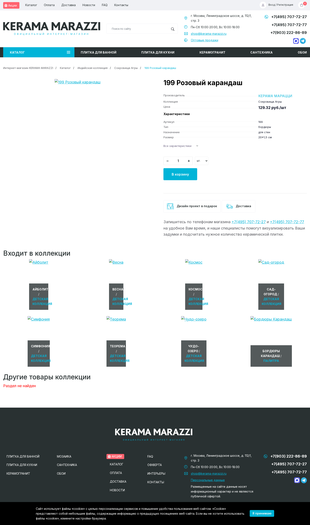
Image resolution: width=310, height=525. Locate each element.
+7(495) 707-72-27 (289, 17)
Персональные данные (208, 480)
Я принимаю (261, 513)
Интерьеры (156, 473)
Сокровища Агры (126, 68)
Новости (88, 5)
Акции (12, 5)
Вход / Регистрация (280, 5)
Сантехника (261, 52)
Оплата (49, 5)
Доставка (68, 5)
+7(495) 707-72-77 (289, 25)
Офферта (154, 465)
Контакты (121, 5)
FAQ (105, 5)
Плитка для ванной (98, 52)
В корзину (180, 174)
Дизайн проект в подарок (196, 206)
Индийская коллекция (93, 68)
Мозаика (64, 456)
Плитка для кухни (157, 52)
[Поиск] (172, 29)
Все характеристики (177, 146)
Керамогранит (212, 52)
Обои (302, 52)
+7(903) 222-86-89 (288, 32)
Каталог (31, 5)
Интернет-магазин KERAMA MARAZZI (28, 68)
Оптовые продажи (204, 40)
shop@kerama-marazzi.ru (208, 33)
